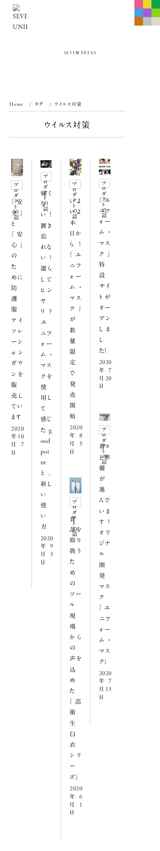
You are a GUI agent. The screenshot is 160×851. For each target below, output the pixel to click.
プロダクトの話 (17, 186)
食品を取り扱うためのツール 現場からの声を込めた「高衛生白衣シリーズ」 (75, 648)
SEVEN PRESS (80, 53)
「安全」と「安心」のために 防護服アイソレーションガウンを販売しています (17, 309)
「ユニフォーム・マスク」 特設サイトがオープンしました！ (105, 275)
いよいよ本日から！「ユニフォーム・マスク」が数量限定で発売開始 (75, 308)
